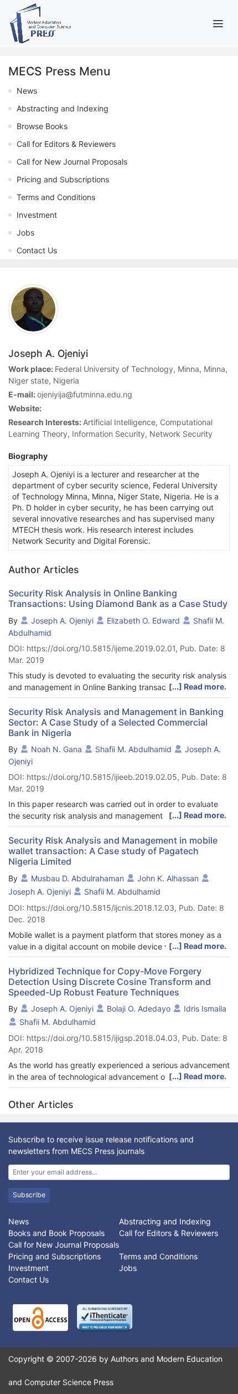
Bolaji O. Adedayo (138, 1008)
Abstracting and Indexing (62, 108)
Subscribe (29, 1195)
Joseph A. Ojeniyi (62, 620)
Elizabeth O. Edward (143, 620)
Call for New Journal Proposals (72, 161)
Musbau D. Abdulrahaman (77, 878)
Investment (37, 214)
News (27, 90)
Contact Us (37, 250)
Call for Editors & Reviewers (66, 144)
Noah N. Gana (56, 749)
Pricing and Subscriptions (63, 179)
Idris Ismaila (205, 1008)
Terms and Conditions (56, 197)
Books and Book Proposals (56, 1233)
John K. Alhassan (168, 878)
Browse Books (42, 126)
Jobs (25, 232)
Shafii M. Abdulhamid (133, 749)
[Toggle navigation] (217, 23)
